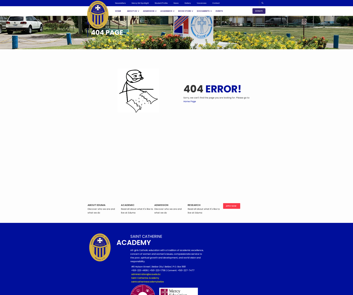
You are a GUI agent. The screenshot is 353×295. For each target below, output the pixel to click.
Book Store (184, 11)
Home (118, 11)
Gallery (187, 3)
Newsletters (120, 3)
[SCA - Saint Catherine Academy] (97, 14)
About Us (132, 11)
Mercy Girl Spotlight (140, 3)
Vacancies (201, 3)
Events (219, 11)
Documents (203, 11)
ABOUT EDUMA (96, 205)
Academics (166, 11)
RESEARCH (194, 205)
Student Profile (161, 3)
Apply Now (231, 206)
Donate (259, 11)
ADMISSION (161, 205)
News (176, 3)
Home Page (189, 101)
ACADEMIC (127, 205)
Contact (216, 3)
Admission (148, 11)
